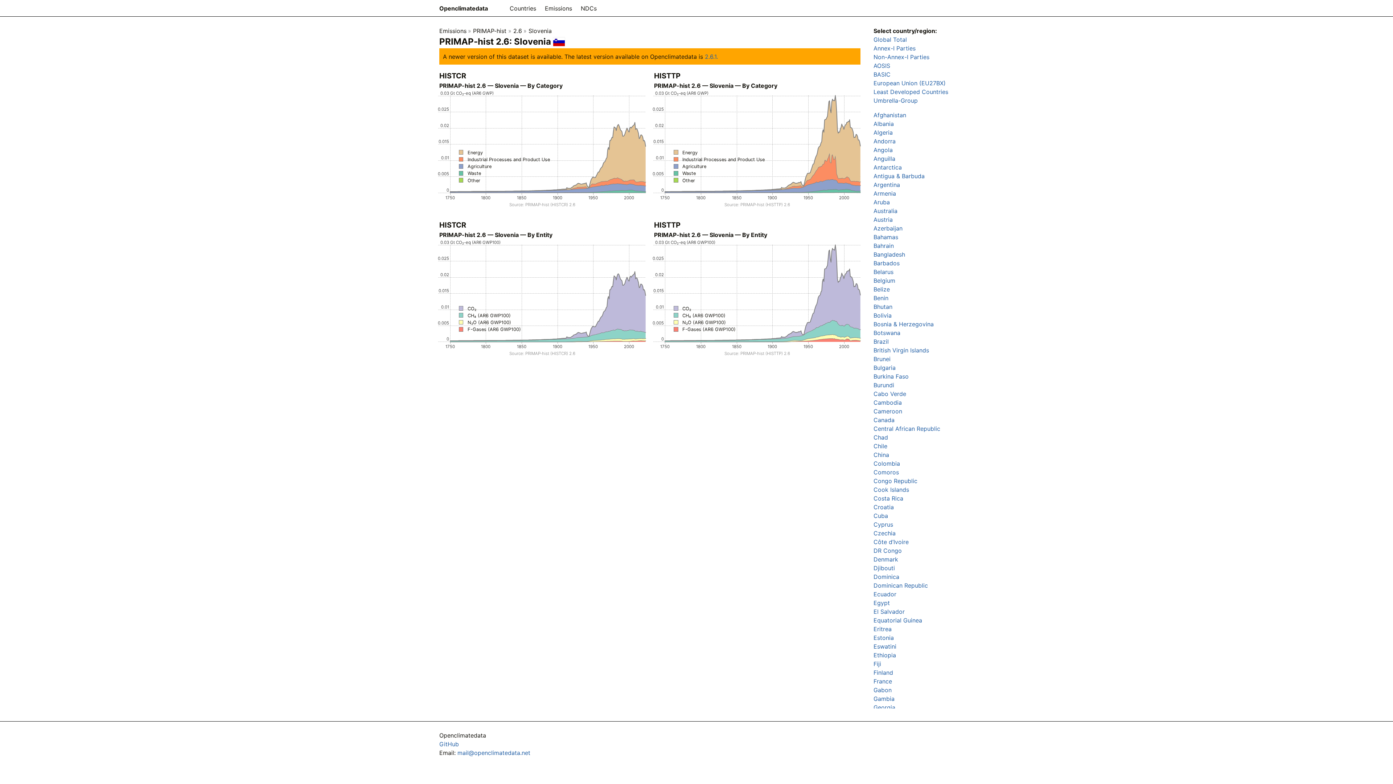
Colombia (887, 463)
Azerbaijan (888, 228)
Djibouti (884, 568)
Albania (884, 123)
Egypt (882, 603)
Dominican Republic (901, 585)
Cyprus (883, 524)
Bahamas (886, 237)
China (881, 454)
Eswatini (885, 646)
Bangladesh (889, 254)
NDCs (589, 8)
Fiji (877, 663)
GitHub (449, 744)
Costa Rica (888, 498)
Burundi (884, 385)
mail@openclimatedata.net (493, 752)
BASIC (882, 74)
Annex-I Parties (895, 48)
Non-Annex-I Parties (901, 57)
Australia (885, 211)
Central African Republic (907, 428)
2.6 (517, 30)
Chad (881, 437)
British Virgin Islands (901, 350)
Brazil (881, 341)
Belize (882, 289)
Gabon (883, 690)
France (883, 681)
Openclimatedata (463, 8)
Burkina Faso (891, 376)
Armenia (885, 193)
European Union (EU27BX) (910, 83)
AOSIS (882, 65)
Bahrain (884, 245)
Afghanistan (890, 115)
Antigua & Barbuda (899, 176)
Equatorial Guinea (898, 620)
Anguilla (884, 158)
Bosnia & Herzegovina (904, 324)
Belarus (883, 271)
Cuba (881, 515)
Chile (880, 446)
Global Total (890, 39)
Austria (883, 219)
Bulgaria (885, 367)
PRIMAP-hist (489, 30)
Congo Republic (895, 481)
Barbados (887, 263)
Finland (883, 672)
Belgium (884, 280)
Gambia (884, 698)
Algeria (883, 132)
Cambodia (888, 402)
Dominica (886, 576)
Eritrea (883, 629)
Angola (883, 150)
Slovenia (540, 30)
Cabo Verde (890, 393)
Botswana (887, 332)
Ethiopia (885, 655)
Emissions (558, 8)
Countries (523, 8)
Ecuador (885, 594)
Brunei (882, 359)
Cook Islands (891, 489)
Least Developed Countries (911, 91)
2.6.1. (711, 56)
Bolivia (883, 315)
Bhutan (883, 306)
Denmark (886, 559)
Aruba (882, 202)
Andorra (885, 141)
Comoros (886, 472)
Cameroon (888, 411)
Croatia (884, 507)
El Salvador (889, 611)
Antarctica (888, 167)
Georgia (884, 707)
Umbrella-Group (896, 100)
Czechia (885, 533)
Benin (881, 298)
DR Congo (888, 550)
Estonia (884, 637)
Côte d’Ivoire (891, 542)
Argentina (887, 184)
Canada (884, 420)
